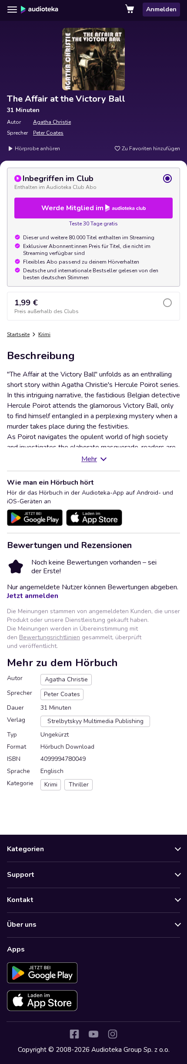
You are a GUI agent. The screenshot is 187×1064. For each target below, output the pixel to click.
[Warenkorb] (130, 9)
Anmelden (161, 9)
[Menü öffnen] (12, 9)
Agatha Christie (52, 122)
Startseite (18, 334)
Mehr (89, 459)
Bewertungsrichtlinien (49, 637)
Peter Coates (48, 132)
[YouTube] (93, 1034)
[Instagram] (112, 1034)
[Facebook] (74, 1034)
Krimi (44, 334)
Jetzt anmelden (32, 596)
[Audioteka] (39, 9)
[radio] (93, 182)
